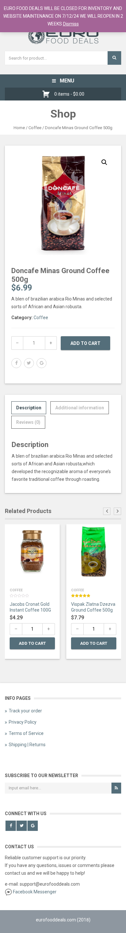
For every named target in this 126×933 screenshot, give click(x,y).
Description (28, 407)
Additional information (79, 407)
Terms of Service (26, 733)
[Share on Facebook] (16, 363)
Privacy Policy (23, 722)
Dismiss (71, 23)
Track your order (25, 710)
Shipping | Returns (27, 744)
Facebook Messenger (35, 891)
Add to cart (85, 343)
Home (19, 127)
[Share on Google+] (42, 363)
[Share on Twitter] (29, 363)
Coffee (34, 127)
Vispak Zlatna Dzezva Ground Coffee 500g (93, 607)
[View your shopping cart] (47, 94)
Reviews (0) (28, 422)
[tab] (28, 407)
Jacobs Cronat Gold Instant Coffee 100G (30, 607)
